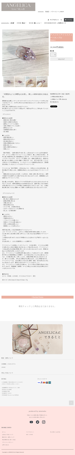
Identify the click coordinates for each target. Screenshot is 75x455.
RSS (27, 434)
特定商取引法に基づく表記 (8, 439)
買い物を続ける (54, 102)
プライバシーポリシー (7, 442)
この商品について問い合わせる (58, 99)
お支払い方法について (7, 434)
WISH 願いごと (34, 23)
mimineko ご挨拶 (7, 23)
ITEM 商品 (21, 23)
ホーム (3, 432)
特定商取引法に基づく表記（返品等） (60, 94)
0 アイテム (69, 19)
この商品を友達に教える (56, 96)
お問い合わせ (5, 444)
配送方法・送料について (8, 437)
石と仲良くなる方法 (55, 432)
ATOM (31, 434)
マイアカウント (54, 19)
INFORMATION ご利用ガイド (55, 23)
